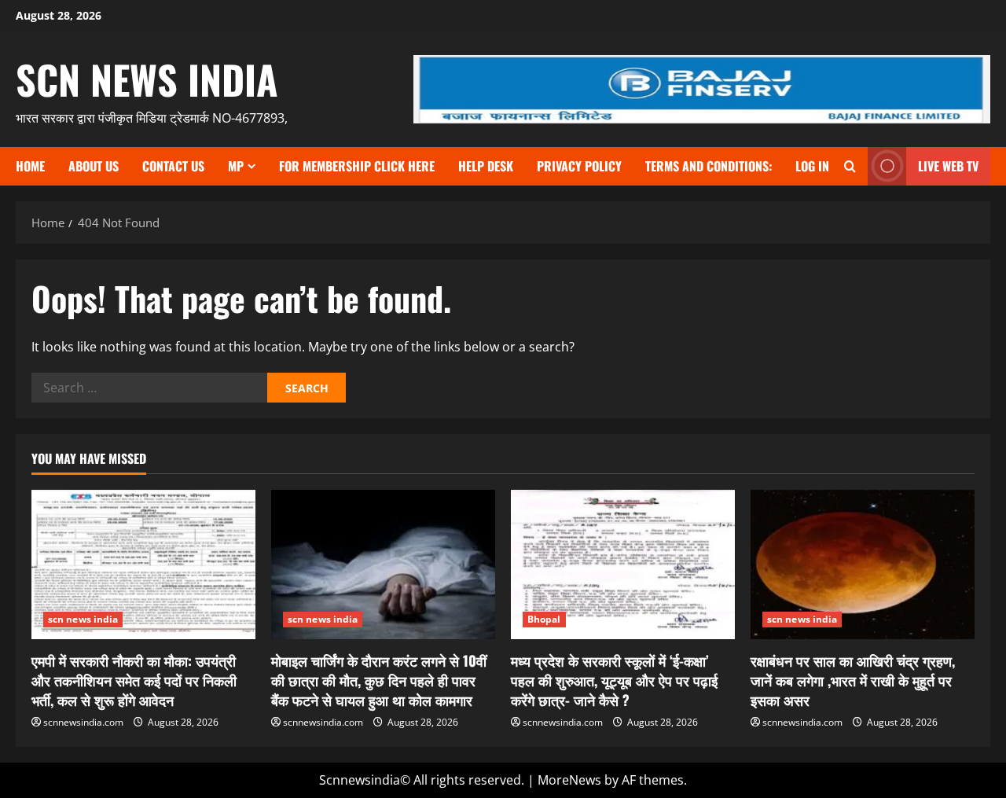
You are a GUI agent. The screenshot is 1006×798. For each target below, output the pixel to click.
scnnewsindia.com (83, 722)
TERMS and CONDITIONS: (708, 165)
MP (236, 165)
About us (93, 165)
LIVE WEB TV (948, 165)
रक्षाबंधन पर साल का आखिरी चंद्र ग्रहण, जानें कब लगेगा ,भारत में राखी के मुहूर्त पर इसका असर (853, 680)
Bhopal (544, 619)
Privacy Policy (579, 165)
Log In (812, 165)
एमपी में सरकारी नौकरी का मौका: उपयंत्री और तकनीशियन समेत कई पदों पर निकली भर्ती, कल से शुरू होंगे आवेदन (134, 680)
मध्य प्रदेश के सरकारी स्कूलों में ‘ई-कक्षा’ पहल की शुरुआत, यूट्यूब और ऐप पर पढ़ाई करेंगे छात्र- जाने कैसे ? (614, 680)
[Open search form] (850, 166)
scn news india (147, 79)
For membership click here (357, 165)
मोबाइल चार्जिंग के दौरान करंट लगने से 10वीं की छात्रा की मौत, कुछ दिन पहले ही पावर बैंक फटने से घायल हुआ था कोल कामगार (378, 680)
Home (30, 165)
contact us (173, 165)
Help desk (485, 165)
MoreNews (569, 780)
